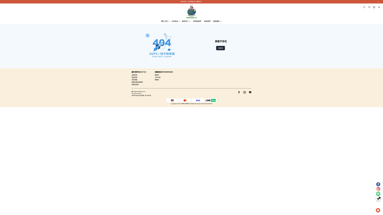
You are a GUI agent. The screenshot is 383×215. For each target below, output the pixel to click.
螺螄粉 (157, 80)
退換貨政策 (135, 84)
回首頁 (220, 48)
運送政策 (134, 77)
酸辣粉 (157, 75)
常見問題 (134, 80)
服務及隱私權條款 (137, 82)
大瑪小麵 (157, 77)
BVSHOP (209, 104)
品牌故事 (134, 75)
